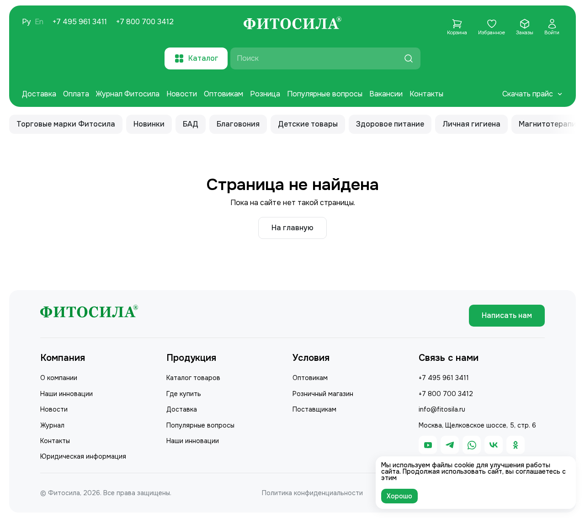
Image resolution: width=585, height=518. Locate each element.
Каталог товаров (193, 378)
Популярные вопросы (324, 94)
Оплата (76, 94)
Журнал (52, 425)
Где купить (183, 394)
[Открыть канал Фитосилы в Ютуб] (428, 445)
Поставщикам (314, 409)
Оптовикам (223, 94)
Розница (265, 94)
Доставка (39, 94)
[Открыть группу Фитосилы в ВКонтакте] (493, 445)
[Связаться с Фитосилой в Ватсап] (472, 445)
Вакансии (386, 94)
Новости (181, 94)
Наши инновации (66, 394)
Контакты (426, 94)
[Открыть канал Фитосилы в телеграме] (450, 445)
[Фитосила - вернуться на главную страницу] (292, 24)
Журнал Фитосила (128, 94)
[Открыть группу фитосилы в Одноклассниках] (515, 445)
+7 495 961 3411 (80, 22)
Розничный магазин (322, 394)
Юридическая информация (83, 456)
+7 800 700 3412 (145, 22)
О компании (58, 378)
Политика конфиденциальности (312, 493)
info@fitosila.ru (442, 409)
